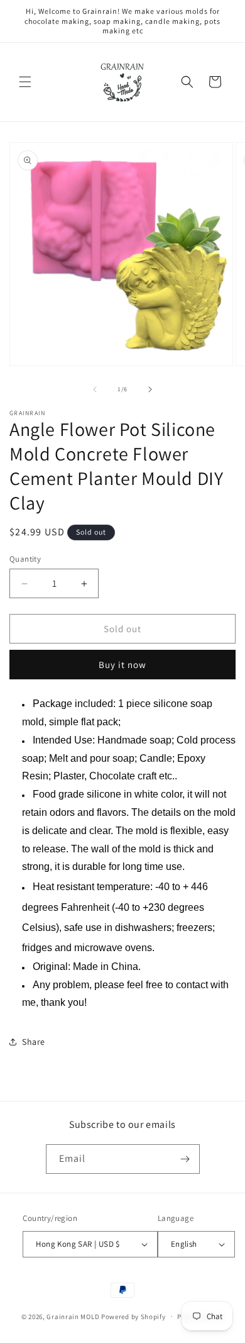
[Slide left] (95, 389)
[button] (25, 82)
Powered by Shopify (133, 1316)
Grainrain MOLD (72, 1316)
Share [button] (33, 1041)
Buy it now (122, 665)
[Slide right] (150, 389)
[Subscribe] (185, 1159)
